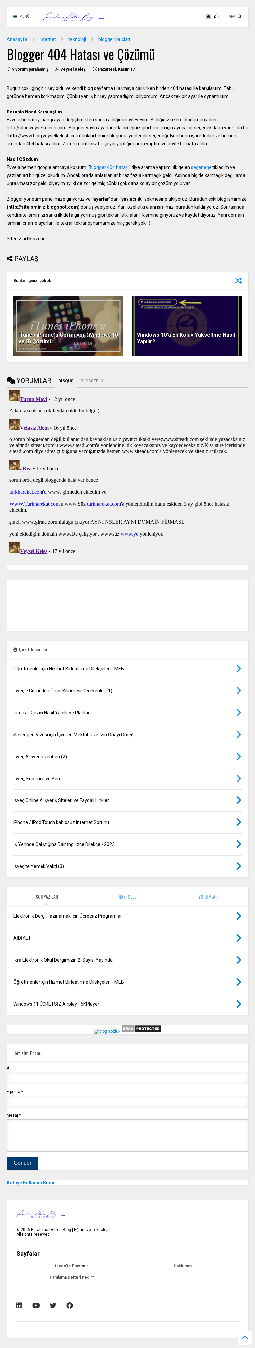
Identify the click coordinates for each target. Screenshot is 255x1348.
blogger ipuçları (114, 39)
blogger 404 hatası (109, 167)
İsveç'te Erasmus (72, 1266)
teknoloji (77, 39)
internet (48, 39)
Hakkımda (183, 1266)
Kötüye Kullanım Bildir (31, 1182)
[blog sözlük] (107, 1031)
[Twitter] (53, 1305)
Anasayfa (17, 39)
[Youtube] (36, 1305)
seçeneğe (201, 167)
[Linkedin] (19, 1305)
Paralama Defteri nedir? (72, 1277)
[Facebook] (69, 1305)
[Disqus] (127, 471)
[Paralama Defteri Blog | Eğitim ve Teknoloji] (74, 19)
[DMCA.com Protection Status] (141, 1031)
